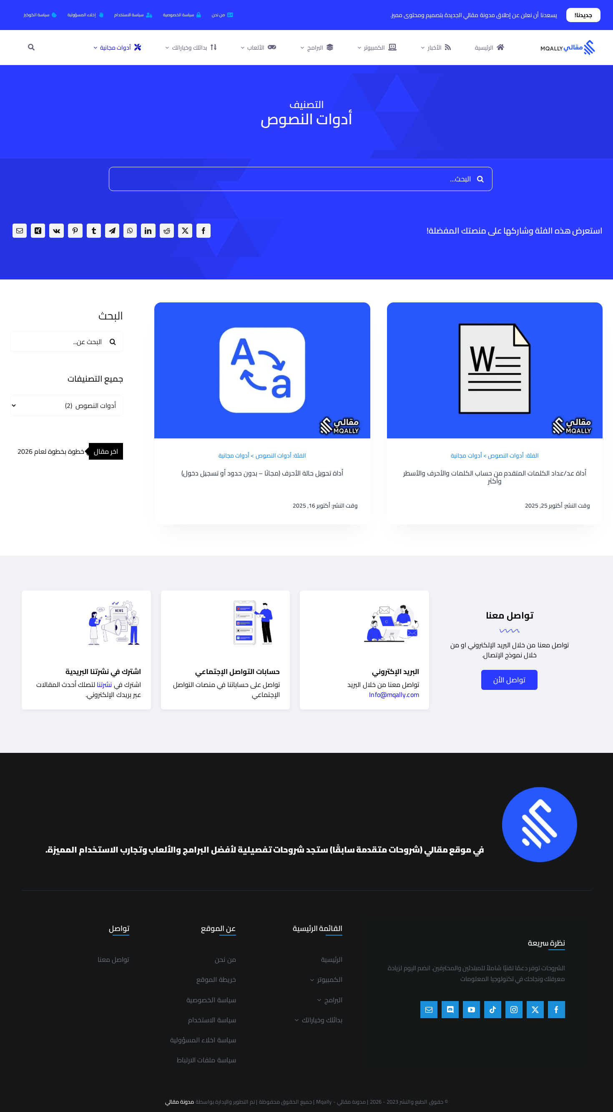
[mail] (428, 1009)
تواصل (271, 684)
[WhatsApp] (130, 230)
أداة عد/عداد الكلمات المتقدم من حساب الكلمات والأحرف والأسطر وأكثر (494, 477)
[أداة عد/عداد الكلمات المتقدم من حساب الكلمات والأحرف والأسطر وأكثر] (495, 308)
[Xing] (38, 230)
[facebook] (556, 1009)
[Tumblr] (94, 230)
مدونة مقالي (179, 1102)
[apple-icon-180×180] (539, 790)
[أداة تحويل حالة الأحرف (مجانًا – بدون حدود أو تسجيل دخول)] (262, 308)
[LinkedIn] (148, 230)
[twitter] (535, 1009)
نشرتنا (104, 684)
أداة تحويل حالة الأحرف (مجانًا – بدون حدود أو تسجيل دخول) (262, 473)
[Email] (19, 230)
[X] (185, 230)
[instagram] (514, 1009)
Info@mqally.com (394, 694)
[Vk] (56, 230)
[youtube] (471, 1009)
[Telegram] (112, 230)
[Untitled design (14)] (568, 42)
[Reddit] (167, 230)
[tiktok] (492, 1009)
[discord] (450, 1009)
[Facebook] (203, 230)
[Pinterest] (75, 230)
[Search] (31, 47)
